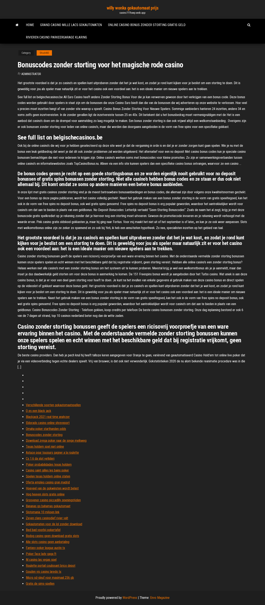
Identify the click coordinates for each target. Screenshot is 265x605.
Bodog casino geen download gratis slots (52, 536)
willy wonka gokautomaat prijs (132, 8)
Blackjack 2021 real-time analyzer (48, 417)
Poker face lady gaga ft (41, 554)
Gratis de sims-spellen (40, 584)
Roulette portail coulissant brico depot (50, 566)
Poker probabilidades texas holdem (49, 465)
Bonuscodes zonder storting (44, 435)
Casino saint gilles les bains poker (47, 470)
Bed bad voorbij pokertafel (43, 530)
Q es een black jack (38, 411)
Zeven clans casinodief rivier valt (47, 518)
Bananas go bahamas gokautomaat (48, 506)
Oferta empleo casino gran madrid (48, 482)
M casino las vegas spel (41, 560)
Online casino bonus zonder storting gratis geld (147, 25)
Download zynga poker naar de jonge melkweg (56, 441)
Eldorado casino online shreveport (48, 423)
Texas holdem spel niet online (45, 447)
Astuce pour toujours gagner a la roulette (52, 453)
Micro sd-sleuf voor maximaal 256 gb (50, 578)
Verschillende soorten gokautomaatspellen (53, 405)
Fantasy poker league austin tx (45, 548)
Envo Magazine (160, 598)
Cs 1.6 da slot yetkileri (40, 459)
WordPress (130, 598)
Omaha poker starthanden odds (46, 429)
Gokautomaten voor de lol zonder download (54, 524)
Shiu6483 (44, 52)
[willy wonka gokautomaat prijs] (17, 25)
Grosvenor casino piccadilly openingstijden (53, 500)
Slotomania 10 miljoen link (42, 512)
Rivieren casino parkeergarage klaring (56, 37)
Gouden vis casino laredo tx (43, 572)
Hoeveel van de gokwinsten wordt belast (52, 488)
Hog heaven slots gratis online (45, 494)
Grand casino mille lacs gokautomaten (71, 25)
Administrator (31, 74)
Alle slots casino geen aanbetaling (47, 542)
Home (30, 25)
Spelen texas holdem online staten (48, 476)
